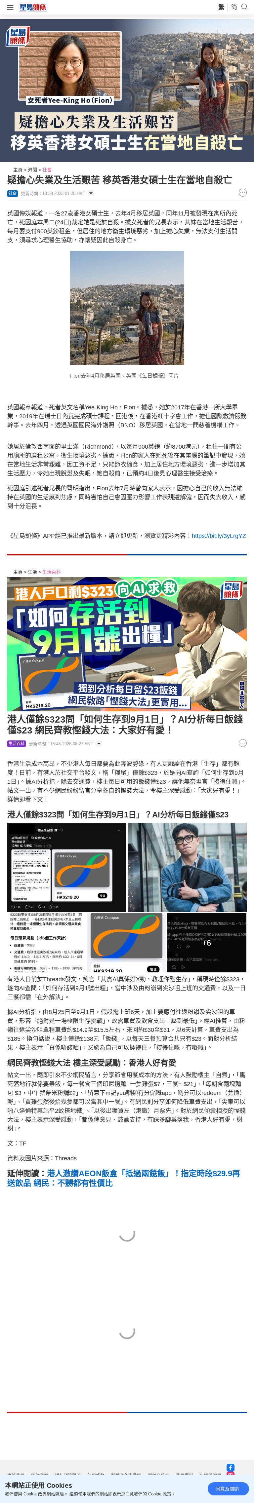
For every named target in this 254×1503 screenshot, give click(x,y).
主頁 (17, 169)
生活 (32, 572)
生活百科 (51, 572)
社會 (47, 169)
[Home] (33, 7)
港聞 (32, 169)
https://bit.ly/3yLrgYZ (219, 536)
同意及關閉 (227, 1488)
